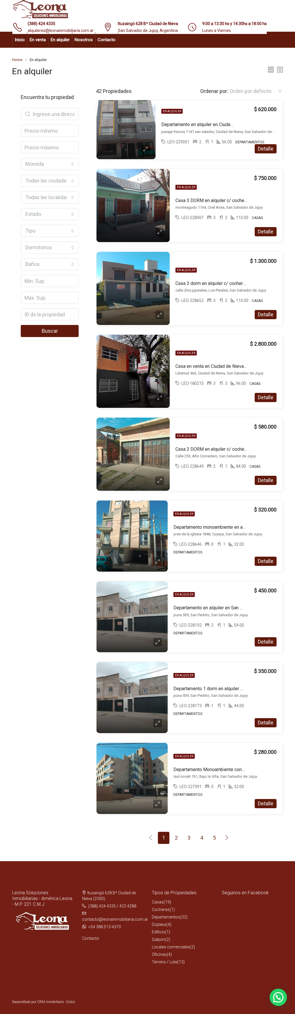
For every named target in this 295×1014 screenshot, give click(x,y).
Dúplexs (159, 924)
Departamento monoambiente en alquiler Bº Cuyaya (225, 527)
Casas (158, 902)
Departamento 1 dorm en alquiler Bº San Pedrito (221, 688)
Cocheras (161, 909)
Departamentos (166, 917)
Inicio (20, 39)
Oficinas (159, 954)
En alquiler (60, 39)
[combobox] (255, 91)
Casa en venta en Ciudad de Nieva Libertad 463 (223, 366)
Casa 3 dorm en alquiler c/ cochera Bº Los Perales (226, 283)
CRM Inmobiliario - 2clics (56, 1002)
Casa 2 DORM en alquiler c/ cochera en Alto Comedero (230, 449)
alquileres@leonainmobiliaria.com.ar (61, 30)
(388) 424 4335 (41, 23)
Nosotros (84, 39)
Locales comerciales (171, 947)
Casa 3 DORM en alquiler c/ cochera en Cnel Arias (225, 200)
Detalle (265, 149)
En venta (38, 39)
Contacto (107, 39)
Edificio (158, 932)
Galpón (158, 939)
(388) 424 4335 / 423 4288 (112, 906)
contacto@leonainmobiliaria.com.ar (115, 919)
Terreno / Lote (164, 962)
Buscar (50, 331)
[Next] (227, 838)
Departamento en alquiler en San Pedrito (214, 607)
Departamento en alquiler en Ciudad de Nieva (206, 124)
